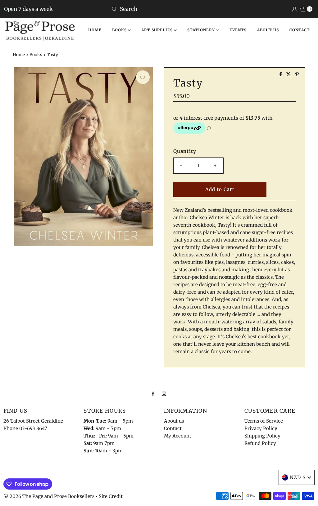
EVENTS (238, 30)
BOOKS (120, 30)
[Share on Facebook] (281, 74)
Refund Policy (260, 443)
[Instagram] (164, 393)
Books (36, 54)
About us (174, 421)
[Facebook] (153, 393)
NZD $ (298, 477)
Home (19, 54)
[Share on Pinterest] (297, 74)
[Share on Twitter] (289, 74)
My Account (177, 436)
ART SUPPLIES (157, 30)
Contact (173, 428)
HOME (95, 30)
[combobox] (159, 9)
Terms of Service (263, 421)
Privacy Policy (260, 428)
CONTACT (299, 30)
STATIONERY (201, 30)
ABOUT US (268, 30)
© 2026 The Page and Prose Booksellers (48, 496)
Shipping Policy (262, 436)
